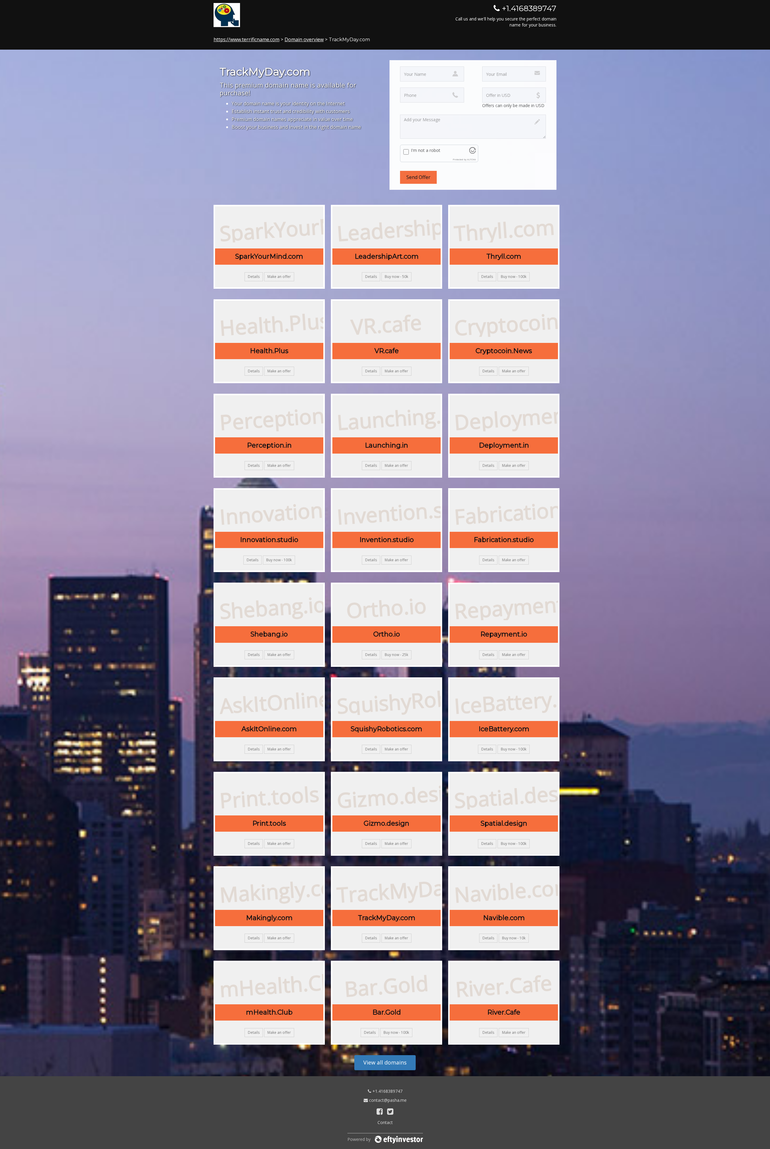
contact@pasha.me (387, 1100)
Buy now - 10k (513, 938)
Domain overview (304, 39)
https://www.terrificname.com (246, 39)
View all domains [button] (385, 1062)
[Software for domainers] (399, 1139)
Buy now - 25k (396, 654)
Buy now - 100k (513, 276)
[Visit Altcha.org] (472, 152)
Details (254, 276)
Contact (385, 1122)
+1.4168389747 (386, 1091)
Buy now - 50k (396, 276)
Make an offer (279, 276)
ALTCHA (471, 159)
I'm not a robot (425, 150)
